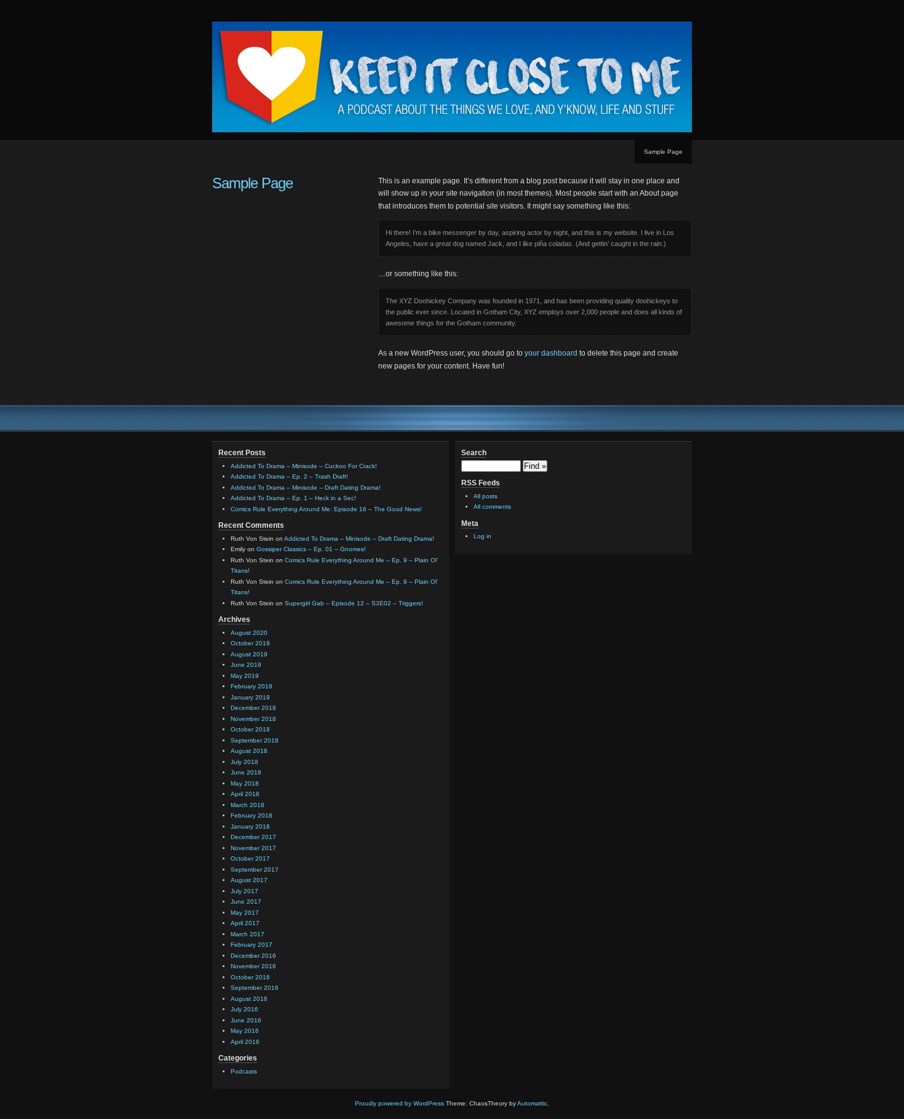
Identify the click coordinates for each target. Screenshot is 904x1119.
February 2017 (251, 944)
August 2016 (249, 998)
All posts (486, 496)
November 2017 (253, 848)
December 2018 (253, 707)
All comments (492, 506)
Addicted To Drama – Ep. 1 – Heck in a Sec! (293, 498)
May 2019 (245, 675)
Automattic (532, 1103)
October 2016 (250, 977)
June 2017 (246, 901)
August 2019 (249, 654)
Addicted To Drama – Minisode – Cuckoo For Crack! (304, 466)
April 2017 (245, 923)
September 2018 (255, 740)
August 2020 (249, 632)
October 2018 (250, 729)
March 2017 (247, 934)
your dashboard (551, 353)
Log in (482, 536)
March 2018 (247, 805)
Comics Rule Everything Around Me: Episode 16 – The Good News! (326, 509)
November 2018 (253, 718)
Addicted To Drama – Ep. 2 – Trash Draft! (289, 476)
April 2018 (245, 793)
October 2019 (250, 643)
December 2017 (253, 837)
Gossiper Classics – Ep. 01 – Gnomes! (311, 549)
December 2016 (253, 955)
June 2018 (246, 772)
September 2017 (255, 869)
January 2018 (250, 826)
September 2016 (255, 987)
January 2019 (250, 697)
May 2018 (245, 783)
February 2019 (251, 686)
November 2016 (253, 966)
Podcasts (244, 1071)
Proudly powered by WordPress (399, 1103)
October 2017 (250, 858)
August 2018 (249, 750)
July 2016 (244, 1009)
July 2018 (244, 762)
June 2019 (246, 664)
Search (473, 452)
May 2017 (245, 912)
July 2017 (244, 891)
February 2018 (251, 815)
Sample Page (663, 151)
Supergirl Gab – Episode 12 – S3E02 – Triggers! (354, 603)
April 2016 (245, 1041)
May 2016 (245, 1030)
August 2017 (249, 880)
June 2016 (246, 1020)
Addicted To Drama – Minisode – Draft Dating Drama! (306, 487)
